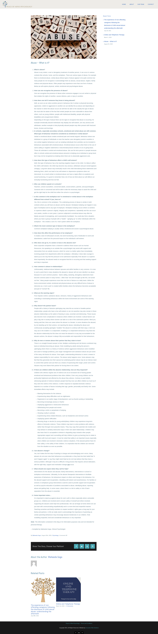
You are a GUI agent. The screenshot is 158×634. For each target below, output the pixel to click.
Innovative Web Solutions (92, 627)
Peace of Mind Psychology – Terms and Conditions (79, 623)
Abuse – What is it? (110, 41)
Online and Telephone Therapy (68, 604)
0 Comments (69, 606)
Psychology (55, 535)
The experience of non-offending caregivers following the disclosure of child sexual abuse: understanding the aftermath (43, 609)
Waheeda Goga (37, 535)
